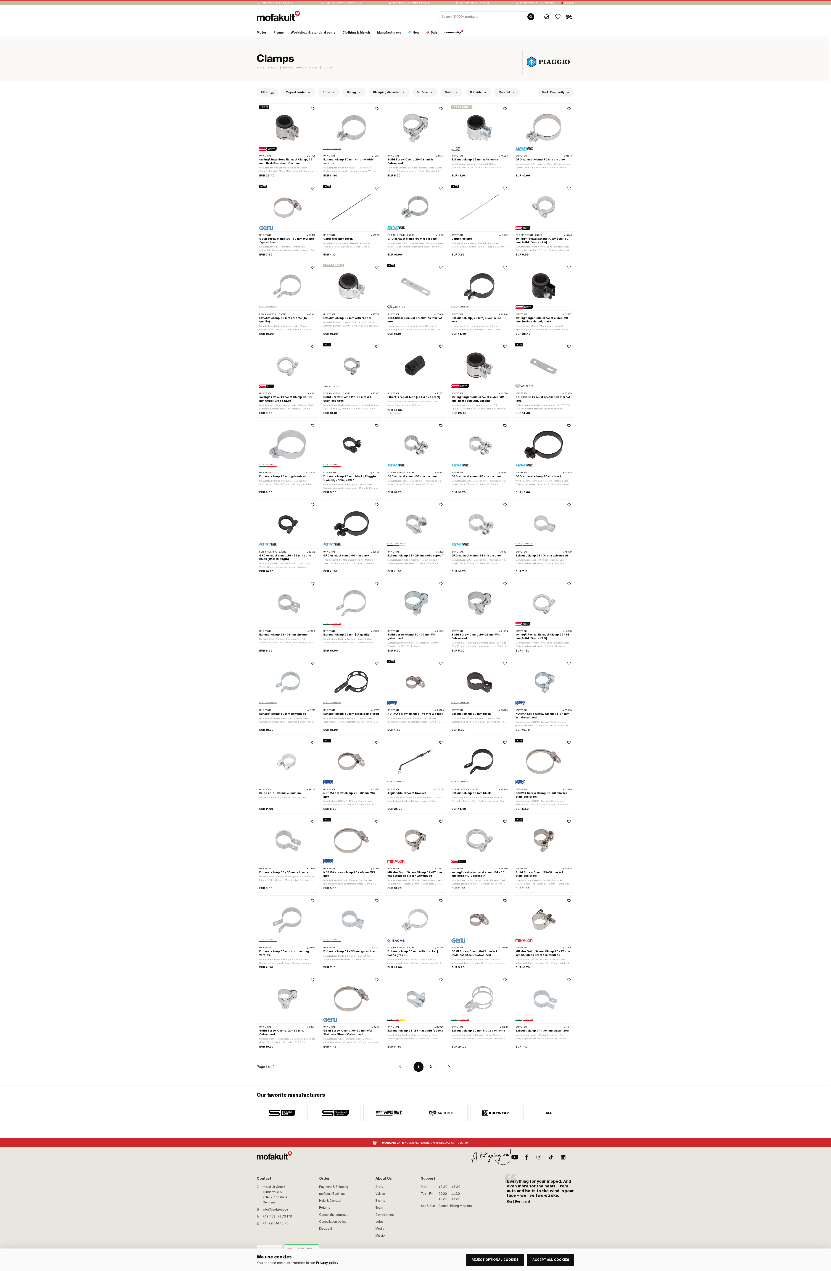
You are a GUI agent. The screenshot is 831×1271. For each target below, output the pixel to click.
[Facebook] (526, 1157)
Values (380, 1194)
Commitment (384, 1215)
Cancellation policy (332, 1221)
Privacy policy (327, 1263)
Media (379, 1228)
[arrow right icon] (448, 1067)
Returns (324, 1207)
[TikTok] (551, 1157)
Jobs (379, 1221)
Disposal (325, 1228)
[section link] (454, 33)
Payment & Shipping (333, 1187)
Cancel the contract (333, 1215)
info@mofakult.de (275, 1209)
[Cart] (569, 16)
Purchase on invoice (474, 2)
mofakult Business (332, 1194)
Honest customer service (411, 2)
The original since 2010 (277, 2)
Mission (381, 1235)
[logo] (278, 16)
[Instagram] (539, 1157)
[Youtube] (514, 1157)
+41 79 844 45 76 (275, 1223)
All (549, 1113)
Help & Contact (330, 1200)
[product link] (287, 142)
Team (379, 1207)
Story (379, 1187)
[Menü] (280, 1247)
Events (380, 1200)
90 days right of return (537, 2)
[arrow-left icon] (401, 1067)
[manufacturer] (282, 1113)
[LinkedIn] (563, 1157)
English (569, 3)
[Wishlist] (558, 16)
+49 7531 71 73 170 (277, 1216)
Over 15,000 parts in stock (343, 2)
